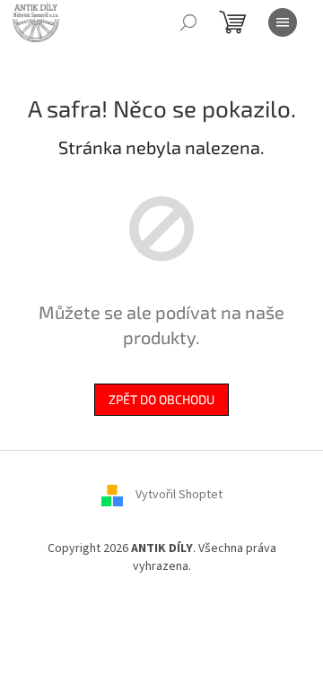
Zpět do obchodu (161, 399)
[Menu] (283, 22)
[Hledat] (188, 22)
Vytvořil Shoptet (179, 496)
